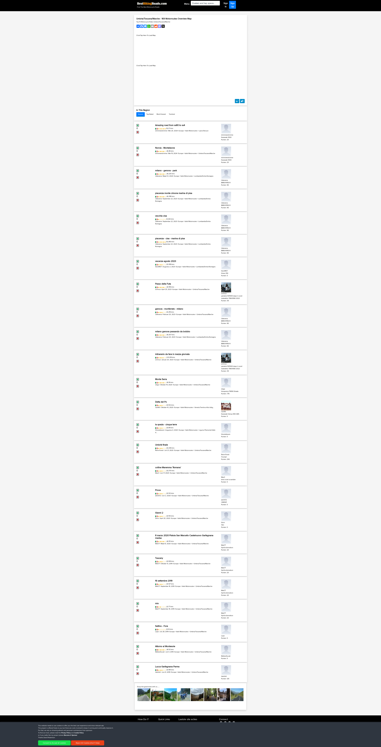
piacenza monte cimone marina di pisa (173, 193)
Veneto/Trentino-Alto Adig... (204, 407)
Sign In (226, 5)
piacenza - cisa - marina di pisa (170, 238)
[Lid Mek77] (226, 539)
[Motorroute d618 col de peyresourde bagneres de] (237, 694)
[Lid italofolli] (226, 670)
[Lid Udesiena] (226, 174)
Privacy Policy (66, 733)
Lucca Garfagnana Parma (167, 666)
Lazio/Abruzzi (203, 131)
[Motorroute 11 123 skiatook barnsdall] (157, 694)
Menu (187, 3)
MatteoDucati (160, 652)
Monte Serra (161, 379)
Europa (181, 131)
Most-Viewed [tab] (161, 114)
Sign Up (232, 5)
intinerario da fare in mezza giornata (172, 354)
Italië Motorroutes (191, 131)
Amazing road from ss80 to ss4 (170, 125)
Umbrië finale (161, 444)
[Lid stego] (226, 382)
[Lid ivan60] (226, 405)
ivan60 (157, 407)
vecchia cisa (161, 215)
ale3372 (158, 495)
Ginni (157, 518)
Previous (135, 695)
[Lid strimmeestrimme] (226, 128)
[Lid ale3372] (226, 493)
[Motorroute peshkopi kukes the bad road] (170, 694)
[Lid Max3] (226, 471)
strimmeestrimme (161, 131)
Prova (158, 490)
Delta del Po (161, 401)
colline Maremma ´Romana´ (168, 467)
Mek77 (157, 543)
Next (246, 695)
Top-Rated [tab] (149, 114)
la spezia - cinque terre (166, 424)
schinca (157, 289)
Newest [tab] (140, 114)
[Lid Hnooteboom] (226, 428)
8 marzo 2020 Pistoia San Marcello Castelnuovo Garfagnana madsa (184, 537)
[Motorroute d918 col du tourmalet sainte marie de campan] (144, 694)
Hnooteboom (159, 430)
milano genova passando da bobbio (172, 331)
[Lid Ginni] (226, 516)
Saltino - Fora (161, 626)
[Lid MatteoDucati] (226, 649)
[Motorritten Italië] (156, 128)
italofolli (158, 672)
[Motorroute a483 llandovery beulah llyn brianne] (197, 694)
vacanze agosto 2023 (165, 261)
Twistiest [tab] (172, 114)
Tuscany (159, 558)
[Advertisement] (190, 50)
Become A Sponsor (70, 735)
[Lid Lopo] (226, 629)
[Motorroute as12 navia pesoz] (183, 694)
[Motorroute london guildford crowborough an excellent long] (210, 694)
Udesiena (158, 176)
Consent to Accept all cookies (54, 743)
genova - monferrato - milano (169, 308)
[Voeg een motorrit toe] (237, 101)
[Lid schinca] (226, 287)
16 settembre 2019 (163, 580)
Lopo (157, 631)
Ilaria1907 (158, 267)
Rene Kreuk (159, 450)
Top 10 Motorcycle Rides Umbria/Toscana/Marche (153, 22)
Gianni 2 (159, 512)
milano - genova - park (166, 170)
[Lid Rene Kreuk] (226, 448)
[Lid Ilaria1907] (226, 264)
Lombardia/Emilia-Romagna (203, 176)
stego (157, 385)
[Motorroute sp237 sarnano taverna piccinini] (223, 694)
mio (157, 603)
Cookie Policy (79, 733)
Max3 (157, 473)
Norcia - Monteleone (165, 147)
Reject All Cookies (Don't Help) (87, 743)
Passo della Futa (163, 283)
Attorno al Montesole (165, 646)
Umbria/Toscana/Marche (206, 153)
